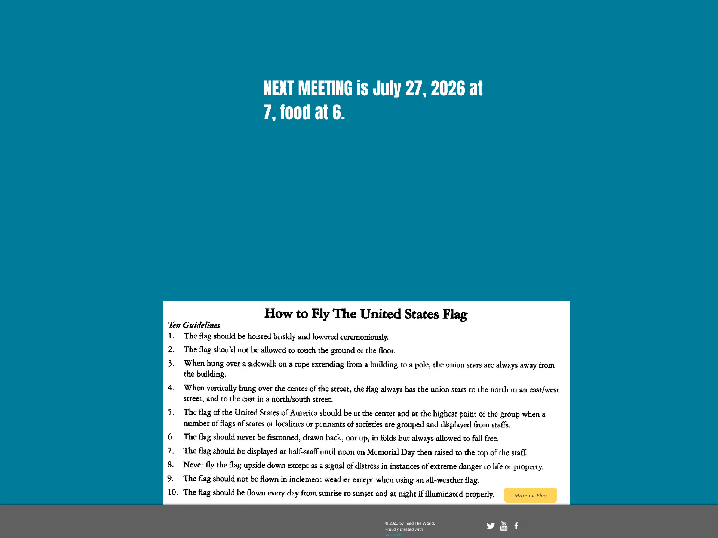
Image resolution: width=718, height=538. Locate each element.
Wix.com (393, 534)
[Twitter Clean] (490, 526)
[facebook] (516, 526)
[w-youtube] (503, 526)
